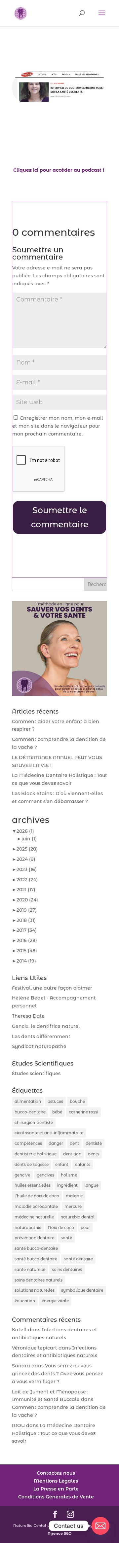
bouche (77, 1101)
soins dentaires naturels (38, 1280)
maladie (74, 1195)
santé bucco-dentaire (36, 1248)
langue (91, 1185)
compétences (28, 1143)
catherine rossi (83, 1111)
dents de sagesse (32, 1164)
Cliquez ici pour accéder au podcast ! (58, 170)
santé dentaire (78, 1258)
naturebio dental (77, 1216)
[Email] (100, 1526)
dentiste (94, 1143)
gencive (22, 1175)
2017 (27, 930)
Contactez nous (56, 1473)
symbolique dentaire (82, 1290)
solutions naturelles (35, 1290)
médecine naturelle (34, 1216)
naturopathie (28, 1227)
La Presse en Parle (56, 1489)
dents (93, 1153)
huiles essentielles (33, 1185)
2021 (26, 890)
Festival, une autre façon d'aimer (52, 988)
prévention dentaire (34, 1237)
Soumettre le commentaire (59, 517)
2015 (27, 951)
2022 (27, 880)
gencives (45, 1175)
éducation (25, 1300)
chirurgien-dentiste (34, 1122)
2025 (27, 849)
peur (85, 1227)
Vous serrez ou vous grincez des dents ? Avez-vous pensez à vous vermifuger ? (57, 1374)
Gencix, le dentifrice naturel (46, 1026)
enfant (61, 1164)
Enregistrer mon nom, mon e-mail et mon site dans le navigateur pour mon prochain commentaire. (57, 426)
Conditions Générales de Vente (56, 1497)
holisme (69, 1175)
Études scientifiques (36, 1073)
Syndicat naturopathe (39, 1046)
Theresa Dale (28, 1016)
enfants (82, 1164)
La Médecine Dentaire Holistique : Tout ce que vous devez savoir (54, 1433)
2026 (25, 831)
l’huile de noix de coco (37, 1195)
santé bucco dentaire (36, 1258)
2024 (26, 859)
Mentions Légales (56, 1481)
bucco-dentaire (30, 1111)
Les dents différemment (41, 1036)
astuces (55, 1101)
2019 (27, 910)
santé (66, 1237)
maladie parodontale (36, 1206)
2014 (26, 961)
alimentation (28, 1101)
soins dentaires (67, 1269)
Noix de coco (61, 1227)
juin (29, 839)
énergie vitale (55, 1300)
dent (74, 1143)
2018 (26, 920)
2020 (27, 900)
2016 (27, 940)
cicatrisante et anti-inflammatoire (49, 1132)
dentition (72, 1153)
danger (56, 1143)
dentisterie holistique (36, 1153)
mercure (73, 1206)
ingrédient (67, 1185)
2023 (27, 869)
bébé (57, 1111)
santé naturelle (30, 1269)
